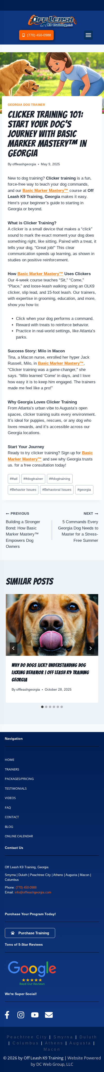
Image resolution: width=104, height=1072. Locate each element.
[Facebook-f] (7, 1015)
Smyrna (63, 1037)
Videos (10, 798)
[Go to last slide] (13, 648)
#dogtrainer (33, 479)
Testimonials (16, 788)
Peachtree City (27, 1037)
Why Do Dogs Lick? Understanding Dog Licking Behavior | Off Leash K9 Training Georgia (50, 672)
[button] (88, 35)
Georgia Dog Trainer (26, 104)
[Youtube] (35, 1015)
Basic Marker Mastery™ (40, 274)
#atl (13, 479)
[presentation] (52, 625)
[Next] (90, 648)
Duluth (88, 1037)
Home (9, 759)
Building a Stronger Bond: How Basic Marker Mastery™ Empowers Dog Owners (23, 530)
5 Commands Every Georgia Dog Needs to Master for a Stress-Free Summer (78, 527)
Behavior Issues (23, 489)
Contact (12, 817)
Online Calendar (19, 836)
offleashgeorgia (24, 164)
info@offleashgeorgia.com (33, 892)
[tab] (42, 707)
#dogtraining (59, 479)
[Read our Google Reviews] (41, 973)
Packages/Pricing (19, 779)
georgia (84, 489)
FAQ (8, 807)
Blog (9, 826)
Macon (52, 1049)
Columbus (26, 1043)
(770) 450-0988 (26, 887)
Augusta (80, 1043)
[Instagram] (21, 1015)
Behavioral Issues (56, 489)
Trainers (12, 769)
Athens (54, 1043)
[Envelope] (49, 1015)
